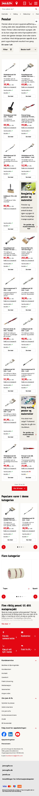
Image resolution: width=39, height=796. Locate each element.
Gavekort (5, 677)
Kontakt (4, 673)
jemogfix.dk (7, 770)
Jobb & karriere (7, 707)
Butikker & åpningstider (10, 665)
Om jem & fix (7, 698)
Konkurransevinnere (9, 715)
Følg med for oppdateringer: (14, 728)
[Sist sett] (36, 21)
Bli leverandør (7, 723)
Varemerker (6, 689)
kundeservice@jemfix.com (14, 755)
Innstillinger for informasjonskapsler (18, 779)
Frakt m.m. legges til (10, 87)
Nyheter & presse (8, 703)
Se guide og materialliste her (28, 435)
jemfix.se (6, 775)
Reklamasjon (6, 685)
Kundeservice (8, 660)
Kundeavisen (6, 669)
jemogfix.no (7, 766)
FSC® (4, 719)
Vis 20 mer (18, 488)
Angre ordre (6, 693)
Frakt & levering (7, 681)
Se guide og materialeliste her (29, 227)
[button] (17, 547)
